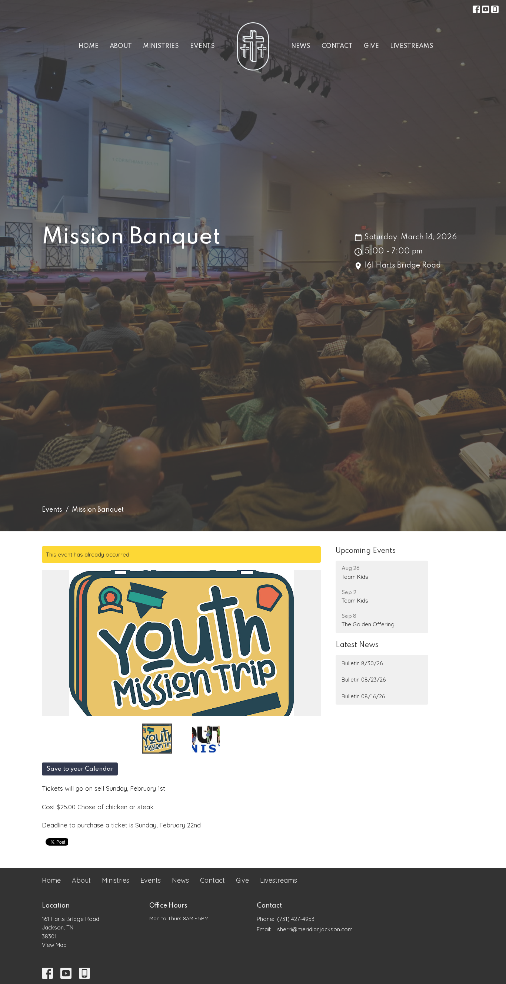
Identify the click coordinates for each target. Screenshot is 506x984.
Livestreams (411, 46)
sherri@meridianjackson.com (315, 929)
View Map (54, 944)
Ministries (161, 46)
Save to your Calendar (79, 769)
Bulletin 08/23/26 (364, 679)
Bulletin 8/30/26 (362, 663)
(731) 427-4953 (295, 918)
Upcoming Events (366, 551)
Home (89, 46)
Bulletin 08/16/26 (363, 696)
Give (371, 46)
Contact (337, 46)
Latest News (357, 645)
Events (202, 46)
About (121, 46)
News (300, 46)
